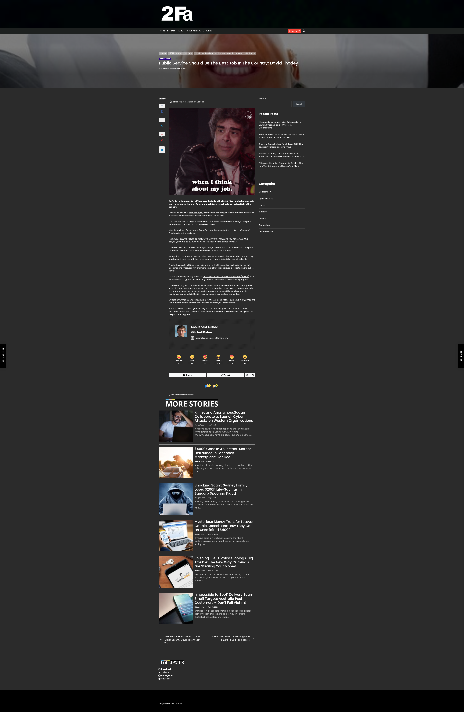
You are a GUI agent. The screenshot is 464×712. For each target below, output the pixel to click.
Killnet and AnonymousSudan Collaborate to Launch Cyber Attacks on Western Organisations (224, 416)
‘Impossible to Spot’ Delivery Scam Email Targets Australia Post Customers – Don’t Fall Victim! (224, 598)
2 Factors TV (265, 191)
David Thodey (178, 395)
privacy (262, 218)
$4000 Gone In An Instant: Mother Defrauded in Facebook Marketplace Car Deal (223, 453)
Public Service (189, 395)
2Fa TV (180, 31)
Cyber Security (266, 198)
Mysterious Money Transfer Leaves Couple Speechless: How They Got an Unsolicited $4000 (224, 525)
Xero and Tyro (195, 212)
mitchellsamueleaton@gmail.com (212, 338)
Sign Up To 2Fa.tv (193, 31)
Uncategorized (266, 231)
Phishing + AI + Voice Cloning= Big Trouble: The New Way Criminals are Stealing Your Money (224, 562)
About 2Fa (207, 31)
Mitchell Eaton (164, 68)
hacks (262, 205)
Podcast (171, 31)
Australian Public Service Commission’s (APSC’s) (226, 276)
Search (262, 98)
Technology (264, 225)
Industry (263, 211)
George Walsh (200, 425)
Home (162, 31)
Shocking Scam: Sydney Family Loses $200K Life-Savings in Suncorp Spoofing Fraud (221, 489)
